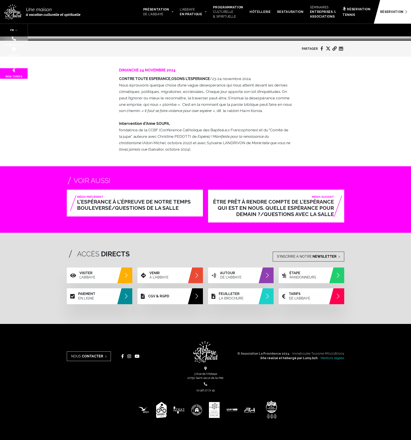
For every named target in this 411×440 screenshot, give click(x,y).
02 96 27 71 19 (13, 44)
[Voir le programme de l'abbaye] (341, 48)
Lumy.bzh (310, 358)
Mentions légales (332, 358)
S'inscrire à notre (307, 256)
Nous (87, 356)
